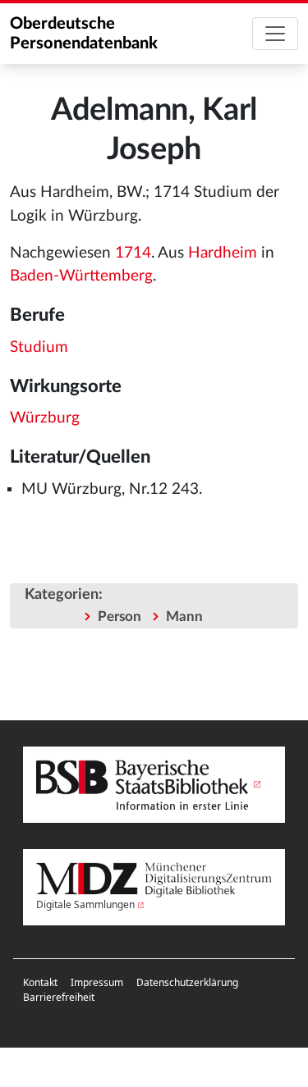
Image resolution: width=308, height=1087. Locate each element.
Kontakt (40, 982)
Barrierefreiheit (58, 997)
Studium (39, 347)
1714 (133, 253)
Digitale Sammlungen (85, 904)
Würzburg (45, 418)
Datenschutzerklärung (187, 982)
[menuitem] (40, 982)
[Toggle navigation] (275, 33)
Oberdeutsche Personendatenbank (84, 34)
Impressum (97, 982)
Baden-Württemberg (81, 276)
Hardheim (222, 253)
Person (119, 616)
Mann (184, 616)
